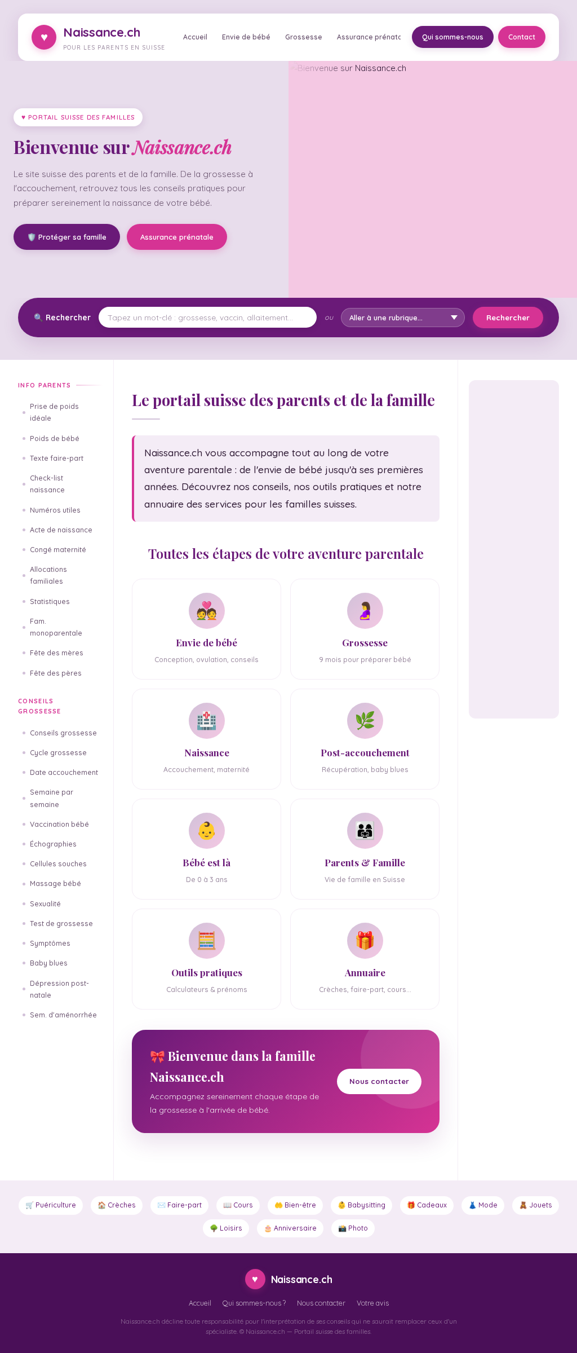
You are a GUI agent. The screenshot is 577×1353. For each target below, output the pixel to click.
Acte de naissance (61, 530)
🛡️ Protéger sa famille (66, 236)
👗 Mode (483, 1205)
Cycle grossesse (58, 752)
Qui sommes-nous (452, 37)
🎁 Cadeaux (427, 1205)
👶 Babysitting (361, 1205)
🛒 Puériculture (50, 1205)
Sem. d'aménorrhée (63, 1015)
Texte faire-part (56, 458)
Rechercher (508, 317)
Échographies (53, 844)
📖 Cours (238, 1205)
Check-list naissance (47, 484)
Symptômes (50, 943)
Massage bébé (55, 883)
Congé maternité (58, 549)
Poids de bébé (54, 438)
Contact (521, 37)
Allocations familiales (48, 575)
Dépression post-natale (59, 989)
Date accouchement (64, 772)
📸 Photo (353, 1228)
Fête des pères (56, 673)
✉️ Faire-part (179, 1205)
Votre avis (373, 1303)
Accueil (195, 37)
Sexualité (45, 904)
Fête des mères (56, 653)
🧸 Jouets (535, 1205)
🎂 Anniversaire (290, 1228)
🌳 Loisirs (226, 1228)
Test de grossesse (61, 923)
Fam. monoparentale (56, 627)
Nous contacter (379, 1081)
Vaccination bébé (59, 824)
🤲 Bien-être (295, 1205)
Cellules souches (58, 864)
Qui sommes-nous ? (254, 1303)
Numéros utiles (55, 510)
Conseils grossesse (63, 733)
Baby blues (49, 963)
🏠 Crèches (116, 1205)
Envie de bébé (246, 37)
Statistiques (50, 601)
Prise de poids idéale (54, 412)
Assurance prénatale (373, 37)
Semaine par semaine (51, 798)
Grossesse (303, 37)
